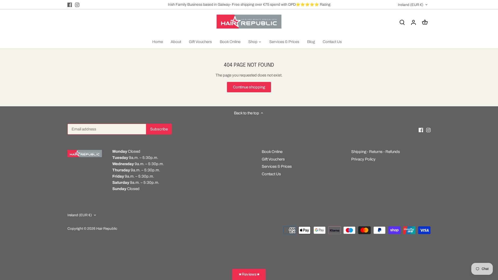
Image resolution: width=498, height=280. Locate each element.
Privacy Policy (363, 159)
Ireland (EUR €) (410, 5)
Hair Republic (106, 228)
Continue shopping (249, 87)
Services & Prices (277, 166)
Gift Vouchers (273, 159)
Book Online (272, 152)
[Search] (402, 22)
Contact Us (271, 174)
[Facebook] (69, 4)
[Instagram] (77, 4)
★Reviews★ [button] (249, 274)
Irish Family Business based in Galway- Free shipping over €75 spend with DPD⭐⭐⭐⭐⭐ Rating (249, 4)
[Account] (413, 22)
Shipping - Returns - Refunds (375, 152)
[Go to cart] (425, 22)
